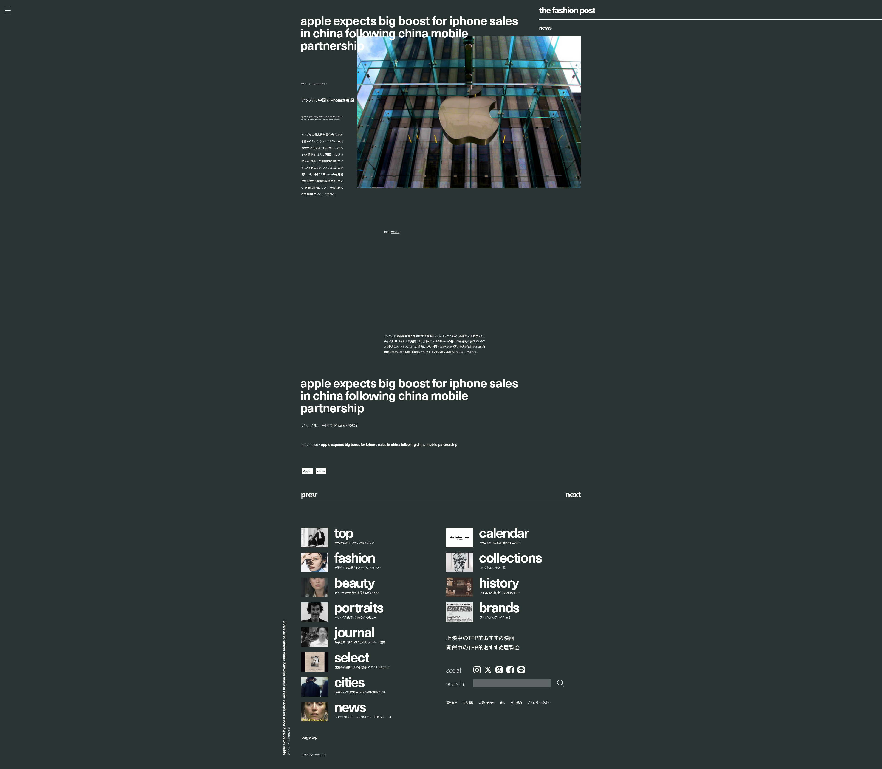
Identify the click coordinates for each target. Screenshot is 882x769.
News (545, 27)
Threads (499, 669)
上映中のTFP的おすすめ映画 (480, 638)
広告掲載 (468, 702)
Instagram (477, 669)
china (321, 471)
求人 (503, 702)
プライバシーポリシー (539, 702)
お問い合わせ (486, 702)
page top (309, 737)
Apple (307, 471)
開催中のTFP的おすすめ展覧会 (483, 647)
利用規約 (516, 702)
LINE (521, 669)
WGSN (395, 232)
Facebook (510, 669)
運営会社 (451, 702)
